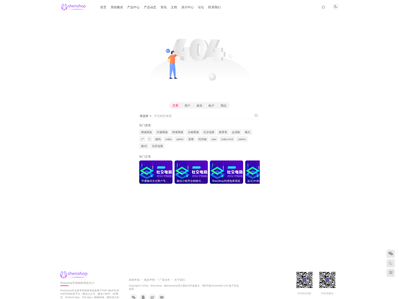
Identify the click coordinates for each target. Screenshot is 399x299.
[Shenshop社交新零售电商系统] (73, 274)
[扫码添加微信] (391, 254)
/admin (242, 139)
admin (179, 139)
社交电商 (208, 132)
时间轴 (202, 139)
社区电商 (157, 146)
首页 (103, 7)
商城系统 (146, 132)
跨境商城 (177, 132)
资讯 (163, 7)
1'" (142, 139)
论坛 (201, 7)
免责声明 (149, 280)
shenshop (172, 285)
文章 (175, 105)
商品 (224, 105)
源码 (158, 139)
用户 (187, 105)
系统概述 (117, 7)
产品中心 (133, 7)
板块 (199, 105)
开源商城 (162, 132)
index (168, 139)
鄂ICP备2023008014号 (215, 285)
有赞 (191, 139)
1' (149, 139)
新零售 (223, 132)
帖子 (211, 105)
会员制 (236, 132)
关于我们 (179, 280)
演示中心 (187, 7)
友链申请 (134, 280)
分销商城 (193, 132)
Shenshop (156, 285)
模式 (247, 132)
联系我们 (214, 7)
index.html (227, 139)
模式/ (144, 146)
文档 (174, 7)
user (213, 139)
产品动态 (150, 7)
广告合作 (164, 280)
